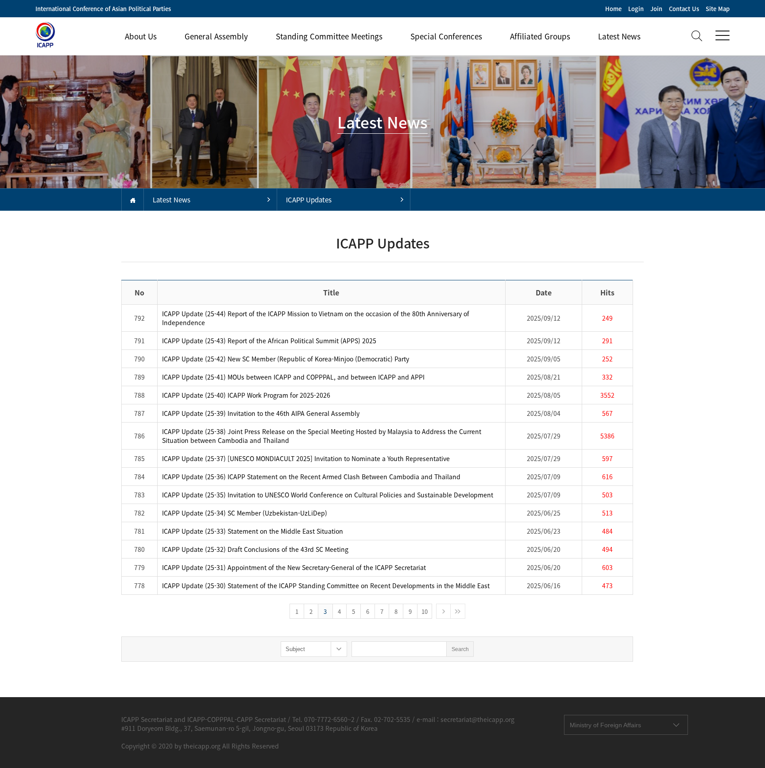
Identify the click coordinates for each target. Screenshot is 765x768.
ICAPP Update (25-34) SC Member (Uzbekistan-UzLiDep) (244, 512)
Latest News (619, 36)
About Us (141, 36)
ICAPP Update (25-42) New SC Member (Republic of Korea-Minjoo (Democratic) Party (285, 358)
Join (656, 8)
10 (424, 611)
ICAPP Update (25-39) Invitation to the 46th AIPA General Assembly (260, 413)
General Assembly (216, 36)
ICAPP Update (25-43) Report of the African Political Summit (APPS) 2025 (269, 340)
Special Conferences (446, 36)
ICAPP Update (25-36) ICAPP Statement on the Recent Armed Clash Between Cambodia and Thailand (311, 476)
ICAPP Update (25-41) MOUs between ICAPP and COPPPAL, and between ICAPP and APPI (293, 376)
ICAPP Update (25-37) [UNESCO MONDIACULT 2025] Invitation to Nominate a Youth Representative (306, 458)
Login (636, 8)
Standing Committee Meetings (329, 36)
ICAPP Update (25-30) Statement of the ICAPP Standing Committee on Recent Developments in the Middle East (326, 585)
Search (460, 649)
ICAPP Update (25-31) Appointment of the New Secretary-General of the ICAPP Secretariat (294, 567)
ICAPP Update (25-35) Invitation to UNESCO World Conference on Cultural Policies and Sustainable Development (327, 494)
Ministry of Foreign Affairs (605, 725)
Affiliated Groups (540, 36)
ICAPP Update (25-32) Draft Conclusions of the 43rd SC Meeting (255, 549)
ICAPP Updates (309, 200)
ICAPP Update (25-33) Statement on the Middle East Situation (252, 531)
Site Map (718, 8)
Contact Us (684, 8)
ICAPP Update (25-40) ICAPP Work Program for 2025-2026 (246, 395)
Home (613, 8)
